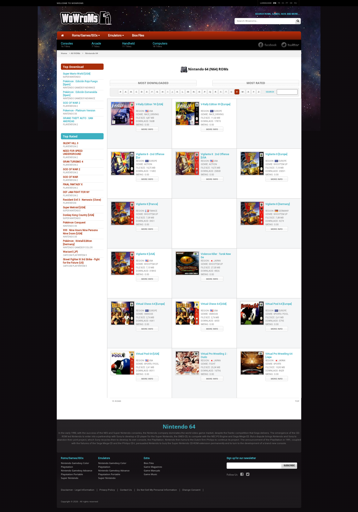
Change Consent (191, 490)
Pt (287, 2)
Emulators (115, 35)
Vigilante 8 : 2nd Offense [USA (215, 156)
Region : (144, 111)
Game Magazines (153, 466)
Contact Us (126, 490)
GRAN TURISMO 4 (73, 161)
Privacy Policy (107, 490)
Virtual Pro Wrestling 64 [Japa (278, 355)
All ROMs (75, 53)
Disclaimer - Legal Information (77, 490)
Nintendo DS (70, 114)
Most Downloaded (153, 83)
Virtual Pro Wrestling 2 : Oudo (214, 355)
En (274, 2)
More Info (147, 129)
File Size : (145, 118)
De (291, 2)
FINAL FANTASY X (73, 184)
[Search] (298, 21)
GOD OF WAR (70, 177)
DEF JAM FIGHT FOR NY (76, 192)
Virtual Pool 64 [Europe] (278, 303)
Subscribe (289, 465)
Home (64, 53)
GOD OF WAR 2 (71, 102)
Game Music (150, 474)
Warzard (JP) (70, 251)
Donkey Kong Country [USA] (78, 215)
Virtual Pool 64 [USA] (147, 353)
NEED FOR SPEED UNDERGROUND (73, 152)
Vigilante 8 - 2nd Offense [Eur (150, 156)
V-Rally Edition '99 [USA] (149, 104)
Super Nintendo (72, 77)
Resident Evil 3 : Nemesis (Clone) (82, 199)
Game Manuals (152, 470)
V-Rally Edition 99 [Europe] (215, 104)
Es (283, 2)
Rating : (142, 125)
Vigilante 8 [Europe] (276, 154)
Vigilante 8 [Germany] (277, 204)
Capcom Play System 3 (75, 255)
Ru (295, 2)
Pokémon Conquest (74, 222)
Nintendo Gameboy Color (77, 247)
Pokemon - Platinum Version (79, 110)
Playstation (69, 203)
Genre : (147, 114)
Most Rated (256, 83)
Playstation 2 (70, 106)
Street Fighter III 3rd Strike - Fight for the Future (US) (81, 261)
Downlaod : (145, 121)
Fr (279, 2)
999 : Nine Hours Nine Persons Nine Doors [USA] (80, 232)
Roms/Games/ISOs (85, 35)
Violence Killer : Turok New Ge (216, 256)
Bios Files (138, 35)
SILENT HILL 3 (70, 143)
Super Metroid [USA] (74, 207)
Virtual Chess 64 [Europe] (150, 303)
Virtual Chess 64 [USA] (213, 303)
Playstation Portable (72, 474)
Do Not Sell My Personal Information (157, 490)
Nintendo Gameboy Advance (79, 88)
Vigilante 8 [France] (147, 204)
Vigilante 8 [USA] (145, 254)
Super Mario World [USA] (76, 73)
